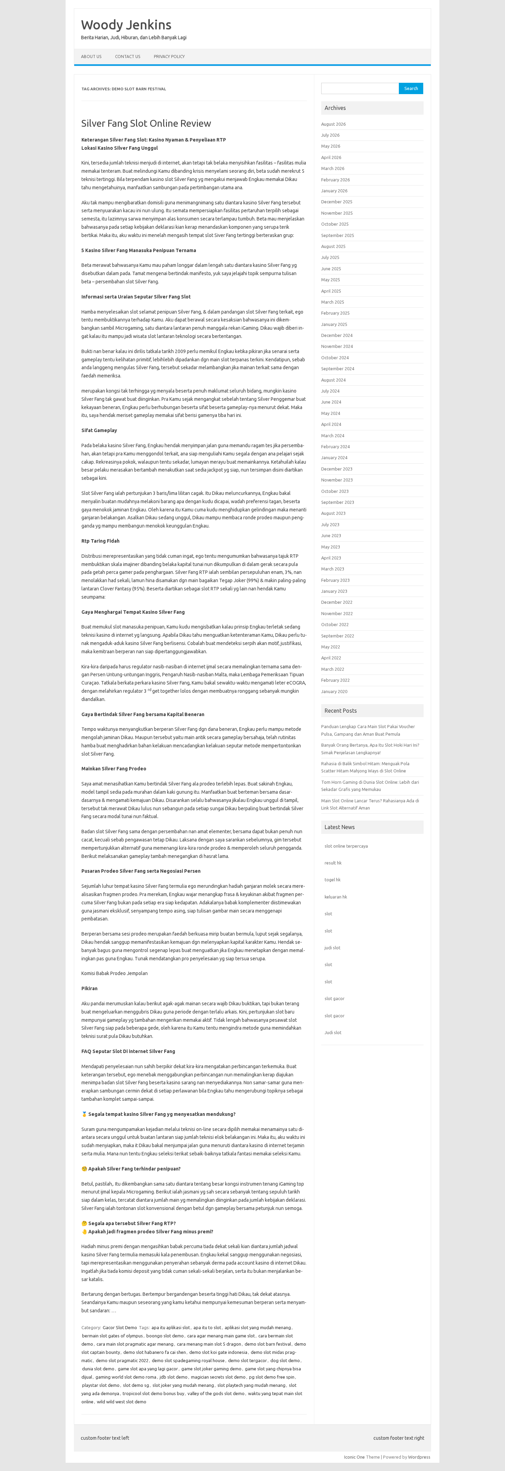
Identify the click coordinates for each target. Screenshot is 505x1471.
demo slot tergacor (247, 1360)
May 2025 (330, 279)
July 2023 (330, 524)
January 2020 (334, 691)
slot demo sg (136, 1385)
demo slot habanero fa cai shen (154, 1352)
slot (328, 913)
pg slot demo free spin (271, 1376)
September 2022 (337, 635)
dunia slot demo (98, 1368)
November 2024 (337, 346)
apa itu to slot (207, 1327)
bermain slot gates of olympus (112, 1335)
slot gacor (335, 998)
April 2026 (331, 157)
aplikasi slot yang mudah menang (258, 1327)
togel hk (332, 879)
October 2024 (335, 357)
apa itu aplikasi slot (171, 1327)
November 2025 (337, 213)
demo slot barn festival (268, 1344)
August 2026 (333, 124)
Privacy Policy (169, 56)
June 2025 (331, 268)
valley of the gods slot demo (216, 1393)
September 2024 (337, 368)
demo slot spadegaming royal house (188, 1360)
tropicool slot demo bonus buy (153, 1393)
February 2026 (335, 179)
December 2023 (336, 468)
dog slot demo (285, 1360)
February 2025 (335, 312)
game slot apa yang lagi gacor (148, 1368)
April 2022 (331, 657)
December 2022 (336, 602)
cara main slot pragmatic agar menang (135, 1344)
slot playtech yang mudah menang (251, 1385)
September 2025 (337, 235)
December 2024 (336, 335)
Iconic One (354, 1457)
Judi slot (333, 1032)
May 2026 (330, 146)
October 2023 (335, 491)
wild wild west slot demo (121, 1401)
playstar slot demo (101, 1385)
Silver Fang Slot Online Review (146, 123)
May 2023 (330, 546)
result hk (333, 862)
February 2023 (335, 580)
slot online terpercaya (346, 846)
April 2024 (331, 424)
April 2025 (331, 290)
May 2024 (330, 413)
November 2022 (337, 613)
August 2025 (333, 246)
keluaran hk (336, 896)
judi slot (332, 947)
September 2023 (337, 502)
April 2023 (331, 557)
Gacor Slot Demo (120, 1327)
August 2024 (333, 379)
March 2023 (332, 568)
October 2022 (335, 624)
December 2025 (336, 201)
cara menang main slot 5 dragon (209, 1344)
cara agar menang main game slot (221, 1335)
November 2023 (337, 479)
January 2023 (334, 591)
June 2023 (331, 535)
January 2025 (334, 324)
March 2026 (332, 168)
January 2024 (334, 457)
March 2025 (332, 301)
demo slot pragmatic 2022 (122, 1360)
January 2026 (334, 190)
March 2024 (332, 435)
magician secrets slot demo (218, 1376)
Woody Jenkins (126, 24)
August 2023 (333, 513)
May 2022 (330, 646)
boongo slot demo (165, 1335)
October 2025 (335, 224)
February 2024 (335, 446)
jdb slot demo (174, 1376)
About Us (91, 56)
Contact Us (127, 56)
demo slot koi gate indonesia (218, 1352)
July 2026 (330, 135)
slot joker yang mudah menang (183, 1385)
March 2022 (332, 669)
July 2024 (330, 390)
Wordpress (419, 1457)
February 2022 (335, 680)
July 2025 (330, 257)
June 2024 (331, 401)
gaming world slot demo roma (126, 1376)
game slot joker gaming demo (211, 1368)
